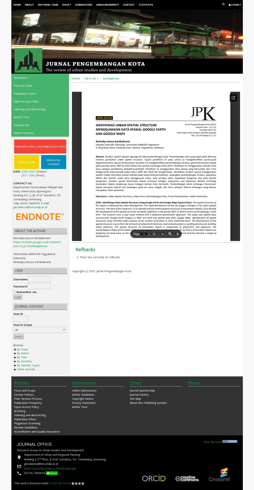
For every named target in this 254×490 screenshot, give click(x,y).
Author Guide (26, 162)
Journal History (139, 394)
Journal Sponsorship (142, 390)
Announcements (107, 4)
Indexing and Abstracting (30, 109)
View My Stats (213, 442)
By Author (23, 353)
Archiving (19, 411)
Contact (129, 4)
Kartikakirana (111, 78)
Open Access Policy (26, 101)
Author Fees (21, 117)
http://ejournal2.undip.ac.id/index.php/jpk (50, 468)
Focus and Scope (25, 390)
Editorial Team (48, 4)
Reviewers (21, 77)
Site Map (135, 398)
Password (20, 286)
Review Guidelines (26, 427)
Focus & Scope (23, 85)
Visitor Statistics (24, 133)
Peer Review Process (28, 398)
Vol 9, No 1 (91, 78)
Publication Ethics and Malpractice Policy (40, 146)
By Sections (24, 361)
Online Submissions (84, 390)
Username (20, 279)
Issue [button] (66, 4)
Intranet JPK (21, 125)
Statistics (146, 4)
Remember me (27, 292)
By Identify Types (28, 365)
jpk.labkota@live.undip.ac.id (30, 207)
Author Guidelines (83, 394)
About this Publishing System (148, 403)
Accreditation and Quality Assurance (37, 431)
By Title (22, 357)
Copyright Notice (83, 398)
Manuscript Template (53, 162)
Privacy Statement (84, 403)
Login (235, 4)
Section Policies (24, 394)
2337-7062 (28, 175)
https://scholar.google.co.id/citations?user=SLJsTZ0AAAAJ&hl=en (37, 244)
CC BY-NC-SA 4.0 (60, 483)
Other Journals (26, 369)
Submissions (83, 4)
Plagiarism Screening (27, 423)
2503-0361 (28, 171)
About (29, 4)
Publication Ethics (25, 93)
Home (17, 4)
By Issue (22, 349)
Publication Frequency (28, 403)
